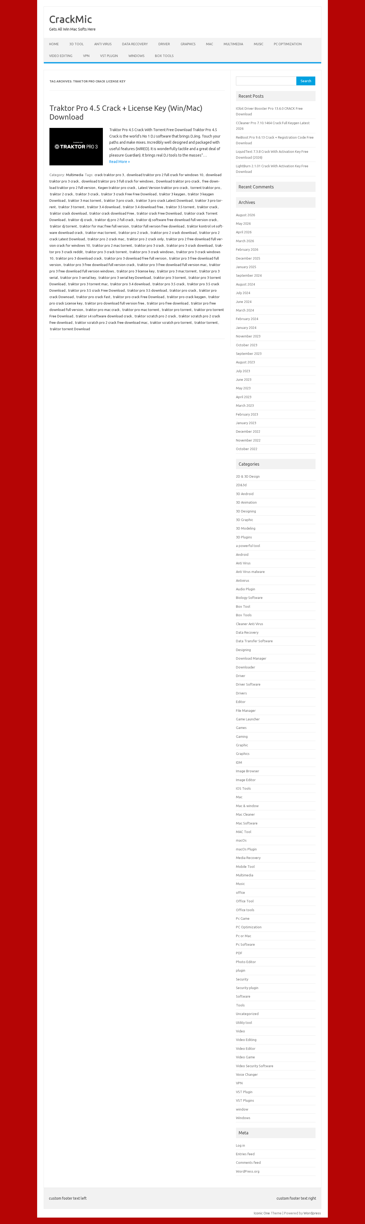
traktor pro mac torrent (140, 309)
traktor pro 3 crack (149, 245)
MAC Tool (243, 832)
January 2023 (246, 423)
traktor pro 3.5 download (147, 290)
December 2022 (248, 431)
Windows (136, 56)
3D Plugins (244, 537)
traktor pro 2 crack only (145, 239)
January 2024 (246, 327)
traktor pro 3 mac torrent (177, 271)
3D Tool (76, 44)
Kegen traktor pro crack (116, 187)
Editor (241, 702)
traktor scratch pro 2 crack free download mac (111, 322)
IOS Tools (243, 788)
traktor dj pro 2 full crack (114, 220)
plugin (240, 970)
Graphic (242, 745)
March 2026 (245, 241)
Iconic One (262, 1213)
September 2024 (249, 275)
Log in (240, 1145)
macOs (241, 840)
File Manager (246, 710)
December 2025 (248, 258)
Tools (240, 1005)
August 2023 (245, 362)
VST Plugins (245, 1100)
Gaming (242, 736)
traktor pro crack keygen (186, 297)
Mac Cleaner (245, 814)
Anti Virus (102, 44)
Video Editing (60, 56)
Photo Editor (246, 962)
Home (54, 44)
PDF (239, 953)
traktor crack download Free (112, 213)
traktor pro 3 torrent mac (88, 284)
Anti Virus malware (250, 571)
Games (241, 727)
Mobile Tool (245, 866)
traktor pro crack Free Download (138, 297)
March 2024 (245, 310)
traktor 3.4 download (103, 207)
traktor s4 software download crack (104, 316)
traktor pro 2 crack (133, 232)
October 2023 (246, 345)
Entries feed (245, 1154)
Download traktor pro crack (178, 181)
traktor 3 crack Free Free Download (129, 194)
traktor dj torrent (63, 226)
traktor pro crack (183, 290)
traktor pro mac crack (103, 309)
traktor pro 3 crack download (190, 245)
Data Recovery (135, 44)
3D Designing (246, 511)
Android (242, 554)
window (242, 1109)
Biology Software (249, 597)
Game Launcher (248, 719)
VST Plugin (109, 56)
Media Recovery (248, 858)
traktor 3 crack (87, 194)
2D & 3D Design (248, 476)
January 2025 (246, 267)
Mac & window (247, 806)
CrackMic (70, 19)
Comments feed (248, 1162)
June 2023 (243, 379)
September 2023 (249, 353)
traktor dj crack (80, 220)
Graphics (188, 44)
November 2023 (248, 336)
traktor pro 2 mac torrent (112, 245)
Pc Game (243, 918)
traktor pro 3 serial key (78, 277)
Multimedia (233, 44)
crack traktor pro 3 (109, 175)
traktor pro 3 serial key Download (125, 277)
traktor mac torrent (101, 232)
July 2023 (243, 371)
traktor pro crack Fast (93, 297)
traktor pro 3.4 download (130, 284)
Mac (209, 44)
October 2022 (246, 449)
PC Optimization (288, 44)
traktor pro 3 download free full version (135, 258)
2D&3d (241, 485)
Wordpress (312, 1213)
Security (242, 979)
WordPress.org (247, 1171)
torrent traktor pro (205, 187)
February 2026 (247, 249)
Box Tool (243, 606)
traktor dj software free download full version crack (176, 220)
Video (240, 1031)
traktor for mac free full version (104, 226)
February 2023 (247, 414)
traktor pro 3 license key (135, 271)
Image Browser (247, 771)
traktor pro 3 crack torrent (106, 252)
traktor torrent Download (70, 329)
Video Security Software (254, 1066)
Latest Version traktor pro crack (163, 187)
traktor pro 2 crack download (174, 232)
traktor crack (207, 207)
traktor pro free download (167, 303)
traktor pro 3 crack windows (152, 252)
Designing (243, 650)
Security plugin (247, 988)
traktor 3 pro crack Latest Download (164, 200)
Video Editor (245, 1048)
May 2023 (243, 388)
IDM (239, 762)
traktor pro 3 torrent (170, 277)
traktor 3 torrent (71, 207)
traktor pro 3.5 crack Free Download (96, 290)
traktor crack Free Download (159, 213)
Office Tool (245, 901)
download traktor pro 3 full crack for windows (117, 181)
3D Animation (246, 502)
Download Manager (251, 658)
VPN (86, 56)
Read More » (119, 161)
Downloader (245, 667)
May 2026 (243, 223)
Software (243, 996)
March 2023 (245, 405)
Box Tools (164, 56)
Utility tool (244, 1022)
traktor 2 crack (61, 194)
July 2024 (243, 293)
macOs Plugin (246, 849)
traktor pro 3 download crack (79, 258)
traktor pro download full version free (114, 303)
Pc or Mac (243, 936)
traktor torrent (206, 322)
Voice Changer (247, 1074)
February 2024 (247, 319)
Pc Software (245, 944)
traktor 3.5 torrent (180, 207)
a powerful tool (248, 546)
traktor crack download (68, 213)
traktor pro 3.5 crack (169, 284)
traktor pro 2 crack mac (106, 239)
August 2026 (245, 215)
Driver (164, 44)
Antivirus (242, 580)
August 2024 (245, 284)
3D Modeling (245, 528)
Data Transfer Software (254, 641)
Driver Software (248, 684)
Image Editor (246, 780)
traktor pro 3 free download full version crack (99, 265)
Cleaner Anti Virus (249, 624)
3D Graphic (244, 520)
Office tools (245, 910)
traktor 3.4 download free (143, 207)
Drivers (241, 693)
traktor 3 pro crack (118, 200)
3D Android (245, 494)
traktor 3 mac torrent (84, 200)
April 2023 (243, 397)
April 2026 (243, 232)
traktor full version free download (157, 226)
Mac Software (247, 823)
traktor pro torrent (177, 309)
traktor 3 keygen (172, 194)
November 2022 (248, 440)
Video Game (245, 1057)
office (240, 892)
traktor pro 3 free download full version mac (172, 265)
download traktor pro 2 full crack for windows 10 (165, 175)
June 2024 (243, 301)
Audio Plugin (245, 589)
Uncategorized (247, 1014)
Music (258, 44)
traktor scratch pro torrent (171, 322)
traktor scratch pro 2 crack (155, 316)
